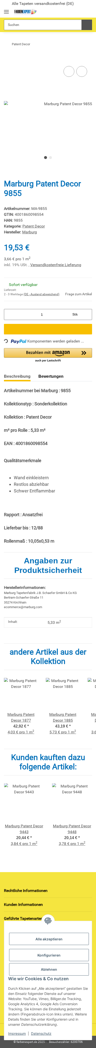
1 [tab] (45, 157)
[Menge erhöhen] (86, 314)
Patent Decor (33, 226)
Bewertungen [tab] (51, 376)
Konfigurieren (49, 955)
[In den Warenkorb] (8, 57)
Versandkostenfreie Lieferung (55, 264)
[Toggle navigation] (6, 10)
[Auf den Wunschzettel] (81, 71)
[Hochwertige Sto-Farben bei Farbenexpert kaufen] (25, 12)
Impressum (17, 1033)
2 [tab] (50, 157)
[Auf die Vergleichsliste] (69, 71)
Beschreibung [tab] (17, 376)
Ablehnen (49, 969)
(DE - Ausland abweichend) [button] (41, 294)
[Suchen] (86, 25)
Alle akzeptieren (49, 939)
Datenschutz (41, 1033)
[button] (71, 12)
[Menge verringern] (9, 314)
